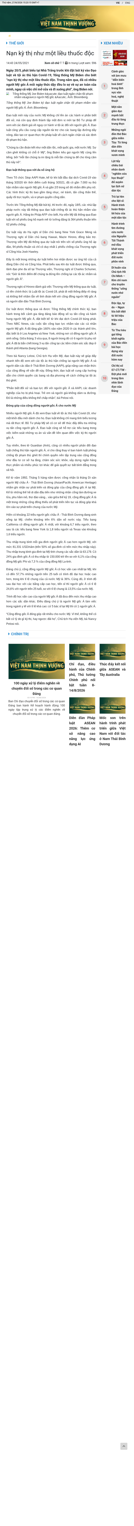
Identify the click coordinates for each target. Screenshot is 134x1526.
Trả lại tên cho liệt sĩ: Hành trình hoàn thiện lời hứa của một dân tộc (118, 207)
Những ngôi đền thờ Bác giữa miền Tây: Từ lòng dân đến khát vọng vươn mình (119, 142)
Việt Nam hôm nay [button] (51, 35)
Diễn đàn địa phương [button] (26, 35)
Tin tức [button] (68, 35)
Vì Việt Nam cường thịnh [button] (116, 35)
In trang (73, 63)
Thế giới (16, 43)
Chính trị (20, 634)
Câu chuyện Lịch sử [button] (87, 35)
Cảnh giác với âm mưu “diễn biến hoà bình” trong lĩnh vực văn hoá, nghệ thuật (118, 86)
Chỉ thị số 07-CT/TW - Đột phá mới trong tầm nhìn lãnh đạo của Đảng (119, 378)
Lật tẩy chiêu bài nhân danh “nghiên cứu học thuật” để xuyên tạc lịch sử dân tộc (119, 175)
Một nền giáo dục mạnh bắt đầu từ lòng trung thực (118, 115)
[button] (9, 35)
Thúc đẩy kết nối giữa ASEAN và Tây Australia (112, 669)
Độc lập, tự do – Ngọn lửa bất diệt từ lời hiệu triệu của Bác (118, 313)
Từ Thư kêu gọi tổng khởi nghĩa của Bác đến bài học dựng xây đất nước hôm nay (119, 345)
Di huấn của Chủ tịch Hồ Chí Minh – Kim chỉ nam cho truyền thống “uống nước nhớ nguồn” (119, 282)
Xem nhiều (113, 43)
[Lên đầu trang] (123, 1446)
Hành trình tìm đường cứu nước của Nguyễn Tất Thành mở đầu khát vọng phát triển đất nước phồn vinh (118, 242)
